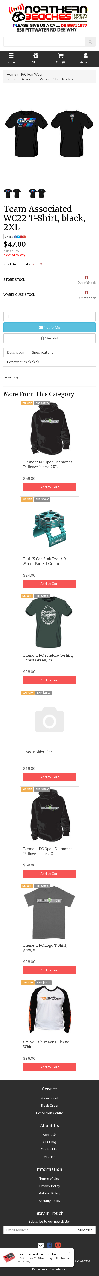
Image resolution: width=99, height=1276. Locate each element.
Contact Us (49, 1149)
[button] (49, 338)
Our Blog (49, 1142)
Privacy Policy (49, 1186)
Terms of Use (49, 1178)
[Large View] (12, 193)
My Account (49, 1098)
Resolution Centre (49, 1113)
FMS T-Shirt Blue (38, 752)
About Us (50, 1135)
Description (15, 352)
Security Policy (49, 1201)
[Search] (90, 42)
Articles (49, 1157)
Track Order (49, 1105)
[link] (49, 1245)
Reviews (13, 362)
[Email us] (41, 1245)
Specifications (42, 352)
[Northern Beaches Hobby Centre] (50, 16)
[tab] (15, 352)
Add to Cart (49, 487)
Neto (64, 1269)
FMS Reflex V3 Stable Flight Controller (43, 1258)
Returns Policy (49, 1193)
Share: (9, 236)
